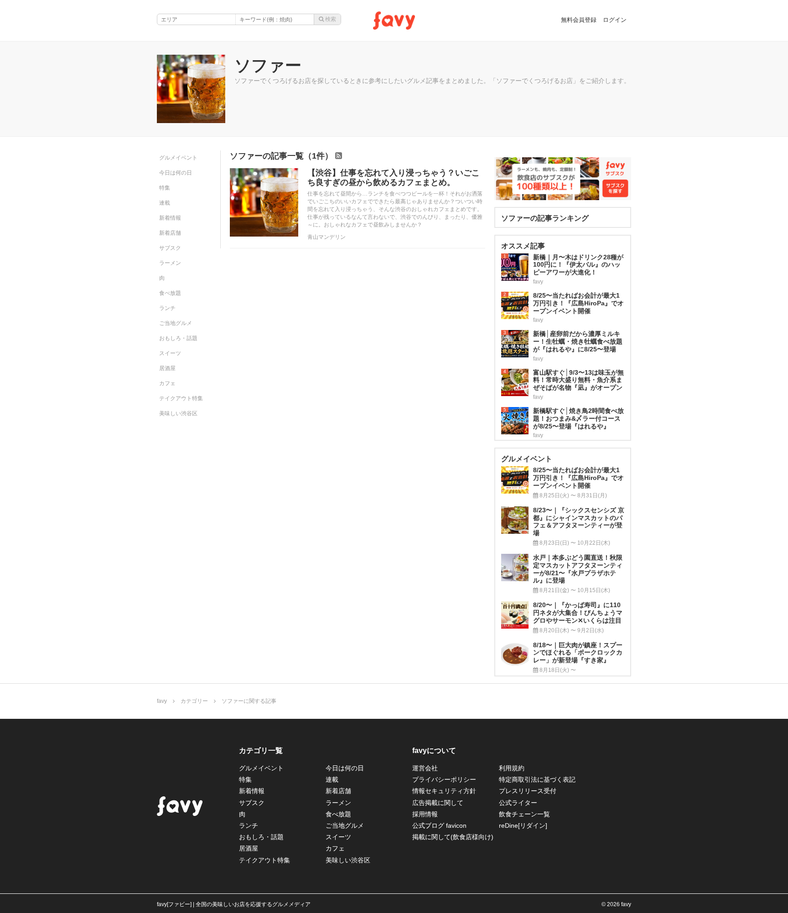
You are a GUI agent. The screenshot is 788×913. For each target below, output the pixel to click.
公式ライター (518, 802)
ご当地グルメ (175, 323)
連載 (164, 203)
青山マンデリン (326, 237)
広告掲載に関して (437, 802)
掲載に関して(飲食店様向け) (452, 837)
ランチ (167, 308)
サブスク (170, 248)
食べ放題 (170, 293)
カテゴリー (194, 701)
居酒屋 (167, 368)
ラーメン (170, 263)
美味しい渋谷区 (178, 413)
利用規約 (511, 768)
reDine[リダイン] (523, 825)
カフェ (167, 383)
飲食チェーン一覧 (524, 814)
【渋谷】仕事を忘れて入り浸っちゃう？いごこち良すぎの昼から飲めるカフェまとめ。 (393, 177)
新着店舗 (170, 233)
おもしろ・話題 (178, 338)
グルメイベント (178, 158)
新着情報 (170, 218)
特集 (164, 188)
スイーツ (170, 353)
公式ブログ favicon (439, 825)
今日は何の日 (175, 173)
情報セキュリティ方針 (444, 790)
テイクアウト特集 (181, 398)
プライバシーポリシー (444, 779)
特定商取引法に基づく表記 (537, 779)
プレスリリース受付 (527, 790)
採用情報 (425, 814)
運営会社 (425, 768)
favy (162, 701)
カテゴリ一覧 (261, 750)
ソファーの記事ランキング (545, 218)
